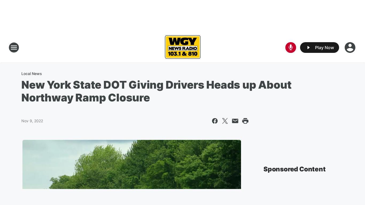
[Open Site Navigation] (14, 47)
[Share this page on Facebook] (215, 121)
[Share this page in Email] (235, 121)
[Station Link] (183, 47)
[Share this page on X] (225, 121)
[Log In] (350, 47)
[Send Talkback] (290, 47)
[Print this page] (245, 121)
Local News (31, 73)
